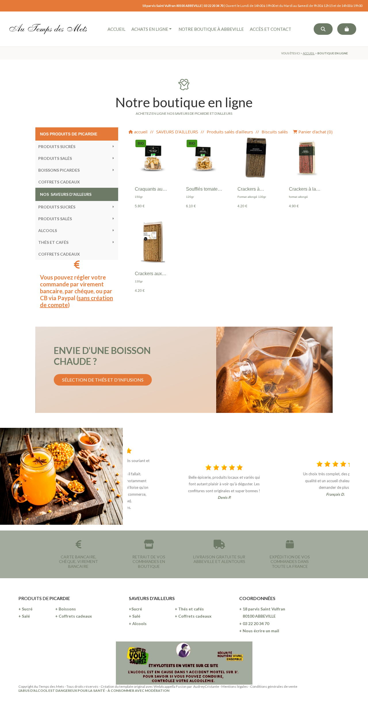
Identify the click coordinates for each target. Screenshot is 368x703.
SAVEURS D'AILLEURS (177, 132)
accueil (140, 132)
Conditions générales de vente (273, 686)
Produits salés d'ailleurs (230, 132)
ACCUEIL (309, 53)
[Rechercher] (323, 29)
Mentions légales (234, 686)
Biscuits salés (275, 132)
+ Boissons (65, 608)
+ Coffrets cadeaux (73, 616)
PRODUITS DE (33, 598)
